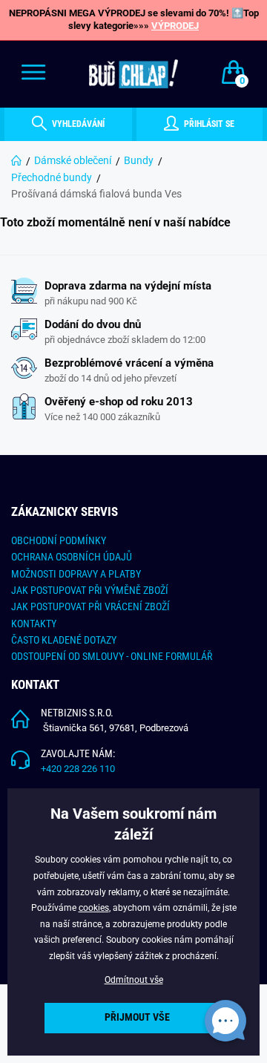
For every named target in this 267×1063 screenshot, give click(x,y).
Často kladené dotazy (63, 640)
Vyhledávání (77, 124)
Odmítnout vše (134, 980)
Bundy (139, 160)
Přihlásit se (208, 124)
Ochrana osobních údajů (71, 557)
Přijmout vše (137, 1017)
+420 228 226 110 (78, 768)
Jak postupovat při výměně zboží (89, 590)
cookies (94, 908)
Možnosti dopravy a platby (76, 574)
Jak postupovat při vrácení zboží (90, 606)
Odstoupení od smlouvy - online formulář (111, 656)
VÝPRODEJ (175, 25)
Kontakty (33, 623)
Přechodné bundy (51, 177)
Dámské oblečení (72, 160)
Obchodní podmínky (58, 540)
